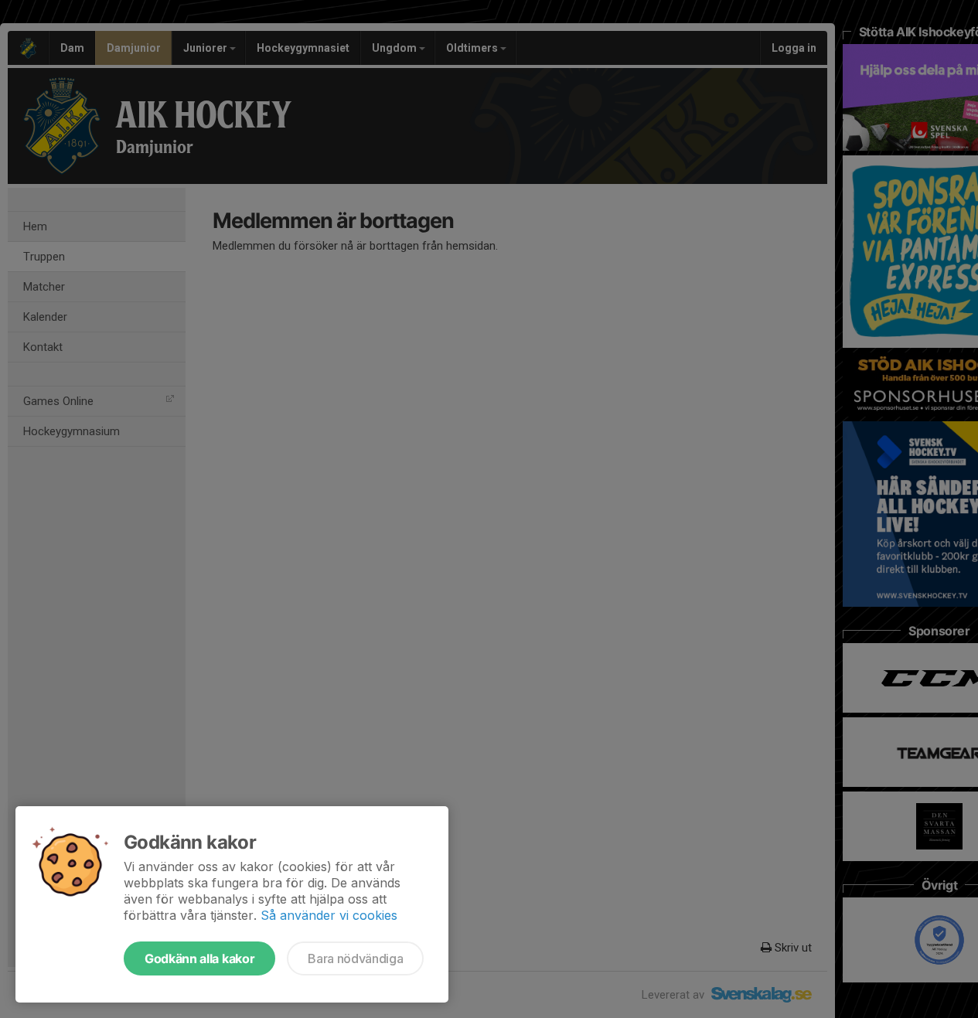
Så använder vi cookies (329, 915)
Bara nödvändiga (355, 958)
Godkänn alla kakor (199, 958)
